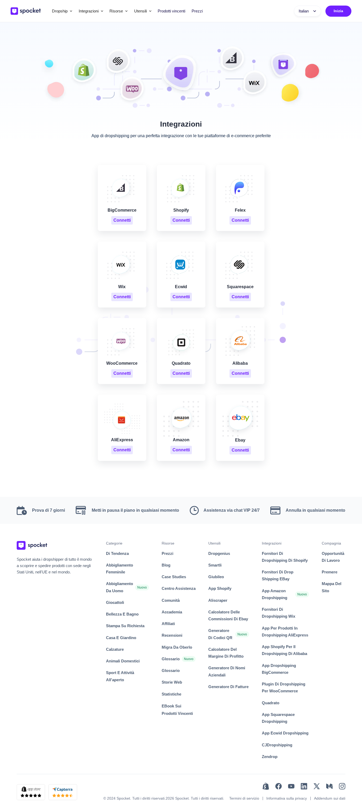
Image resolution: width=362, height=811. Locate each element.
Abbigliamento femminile (119, 568)
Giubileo (216, 576)
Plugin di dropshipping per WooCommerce (283, 687)
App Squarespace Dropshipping (278, 718)
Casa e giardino (121, 637)
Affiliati (168, 623)
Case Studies (174, 576)
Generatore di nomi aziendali (226, 671)
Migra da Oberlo (177, 647)
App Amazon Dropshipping (274, 594)
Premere (329, 572)
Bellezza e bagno (122, 614)
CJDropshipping (277, 745)
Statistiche (171, 694)
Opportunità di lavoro (333, 557)
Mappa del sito (331, 587)
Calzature (115, 649)
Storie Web (172, 682)
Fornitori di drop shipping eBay (277, 575)
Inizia (338, 11)
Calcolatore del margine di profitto (226, 652)
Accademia (172, 612)
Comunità (171, 600)
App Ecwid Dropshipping (285, 733)
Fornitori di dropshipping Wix (278, 612)
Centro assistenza (179, 588)
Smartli (215, 565)
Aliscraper (217, 600)
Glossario (171, 659)
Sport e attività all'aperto (120, 676)
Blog (166, 565)
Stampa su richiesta (125, 625)
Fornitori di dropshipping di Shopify (285, 557)
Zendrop (269, 756)
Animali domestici (123, 661)
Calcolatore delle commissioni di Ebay (228, 615)
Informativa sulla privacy (286, 798)
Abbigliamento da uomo (119, 587)
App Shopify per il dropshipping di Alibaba (284, 650)
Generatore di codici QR (220, 634)
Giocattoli (115, 602)
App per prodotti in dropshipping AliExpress (285, 631)
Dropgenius (219, 553)
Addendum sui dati (329, 798)
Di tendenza (117, 553)
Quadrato (270, 703)
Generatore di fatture (228, 686)
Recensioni (172, 635)
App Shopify (219, 588)
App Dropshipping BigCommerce (279, 669)
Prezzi (197, 11)
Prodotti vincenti (171, 11)
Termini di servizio (244, 798)
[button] (62, 11)
